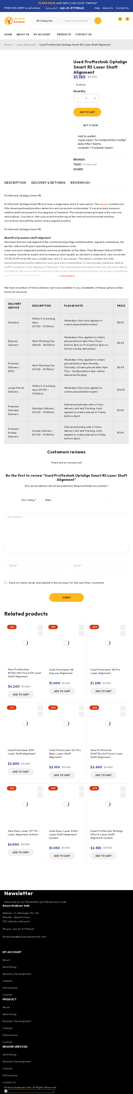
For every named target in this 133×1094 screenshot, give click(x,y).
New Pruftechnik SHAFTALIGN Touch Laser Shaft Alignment (106, 753)
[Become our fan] (6, 945)
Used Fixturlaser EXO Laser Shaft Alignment (22, 751)
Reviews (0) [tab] (80, 183)
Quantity (79, 91)
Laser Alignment (26, 44)
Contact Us (122, 8)
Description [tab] (15, 183)
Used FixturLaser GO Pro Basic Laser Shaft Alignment (65, 753)
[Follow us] (15, 945)
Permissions (10, 987)
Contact (7, 994)
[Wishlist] (85, 136)
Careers (8, 980)
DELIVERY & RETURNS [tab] (48, 183)
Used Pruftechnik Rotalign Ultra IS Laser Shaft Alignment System (106, 834)
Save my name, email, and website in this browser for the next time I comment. (56, 582)
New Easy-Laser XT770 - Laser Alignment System (23, 832)
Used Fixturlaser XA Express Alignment (61, 671)
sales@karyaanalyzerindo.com (28, 936)
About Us (108, 8)
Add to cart (87, 112)
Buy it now (90, 125)
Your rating (28, 500)
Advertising (9, 966)
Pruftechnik (90, 164)
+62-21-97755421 (72, 8)
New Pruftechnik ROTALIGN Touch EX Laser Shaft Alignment (25, 673)
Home (8, 44)
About (6, 960)
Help (97, 8)
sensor (104, 204)
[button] (21, 694)
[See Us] (24, 945)
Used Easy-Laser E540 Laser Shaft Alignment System (63, 834)
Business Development (17, 973)
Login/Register (110, 21)
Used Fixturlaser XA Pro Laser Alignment (105, 671)
